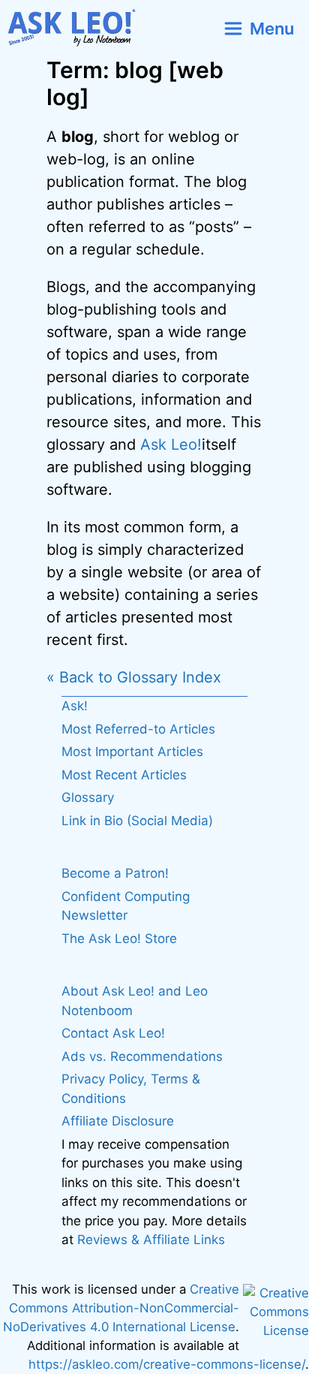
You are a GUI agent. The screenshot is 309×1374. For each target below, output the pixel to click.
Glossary (88, 797)
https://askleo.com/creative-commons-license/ (166, 1364)
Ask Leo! (171, 444)
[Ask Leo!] (78, 28)
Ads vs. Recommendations (142, 1056)
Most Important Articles (132, 751)
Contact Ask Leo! (113, 1033)
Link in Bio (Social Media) (137, 820)
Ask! (75, 705)
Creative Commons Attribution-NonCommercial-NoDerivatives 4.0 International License (121, 1308)
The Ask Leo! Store (119, 938)
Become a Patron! (115, 873)
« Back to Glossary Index (133, 677)
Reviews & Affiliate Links (151, 1239)
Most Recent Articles (124, 774)
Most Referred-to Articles (138, 729)
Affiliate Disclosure (118, 1120)
